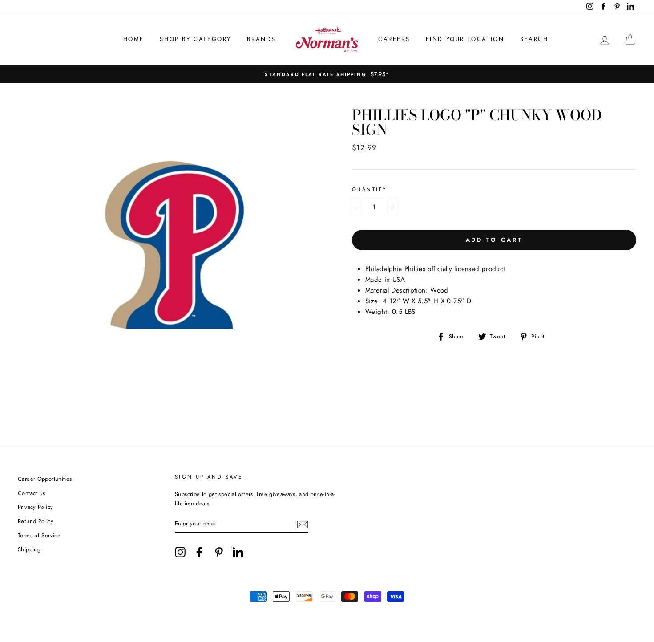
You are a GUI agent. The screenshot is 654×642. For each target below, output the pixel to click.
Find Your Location (465, 39)
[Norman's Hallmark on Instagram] (180, 552)
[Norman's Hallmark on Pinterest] (219, 552)
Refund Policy (35, 521)
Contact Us (31, 493)
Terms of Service (39, 535)
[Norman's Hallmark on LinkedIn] (238, 552)
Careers (394, 39)
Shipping (29, 549)
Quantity (369, 189)
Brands (261, 39)
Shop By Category (195, 39)
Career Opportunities (45, 479)
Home (133, 39)
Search (534, 39)
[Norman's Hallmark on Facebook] (199, 552)
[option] (327, 74)
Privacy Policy (35, 507)
